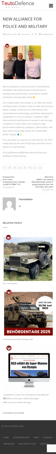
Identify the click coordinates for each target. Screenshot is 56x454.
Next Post (42, 182)
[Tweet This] (10, 167)
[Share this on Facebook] (5, 167)
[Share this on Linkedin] (20, 167)
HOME (6, 437)
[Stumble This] (25, 167)
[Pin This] (15, 167)
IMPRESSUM (8, 444)
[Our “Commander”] (28, 279)
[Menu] (51, 5)
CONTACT (44, 444)
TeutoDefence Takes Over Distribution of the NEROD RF (26, 395)
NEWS (36, 437)
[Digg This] (30, 167)
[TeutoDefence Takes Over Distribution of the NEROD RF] (28, 390)
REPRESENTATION (21, 437)
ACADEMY (47, 437)
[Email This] (35, 167)
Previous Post (14, 181)
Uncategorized (47, 34)
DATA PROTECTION (27, 444)
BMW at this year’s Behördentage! (17, 402)
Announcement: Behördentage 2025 (18, 339)
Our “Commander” (10, 283)
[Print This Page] (40, 167)
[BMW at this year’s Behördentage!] (21, 398)
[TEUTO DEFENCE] (17, 8)
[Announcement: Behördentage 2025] (28, 335)
